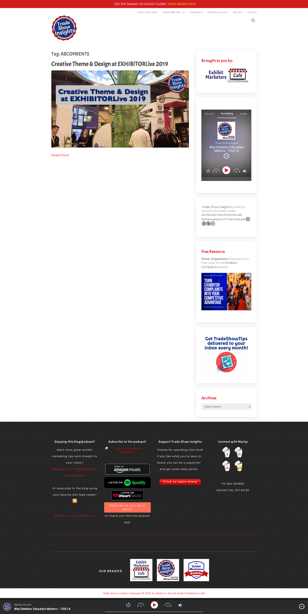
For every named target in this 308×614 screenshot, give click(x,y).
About (236, 12)
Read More (60, 155)
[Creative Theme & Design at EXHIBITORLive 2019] (120, 109)
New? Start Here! (147, 12)
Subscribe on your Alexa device (127, 507)
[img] (226, 156)
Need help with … (173, 12)
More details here (182, 4)
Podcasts (195, 12)
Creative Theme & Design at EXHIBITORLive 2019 (109, 64)
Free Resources (216, 12)
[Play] (227, 170)
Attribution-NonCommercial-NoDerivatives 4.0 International (223, 217)
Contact (252, 12)
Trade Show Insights (215, 207)
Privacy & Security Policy (74, 515)
